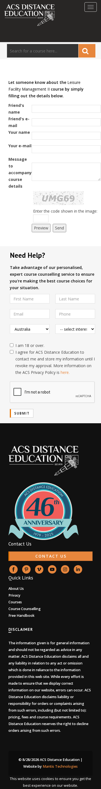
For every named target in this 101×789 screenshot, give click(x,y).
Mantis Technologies (60, 766)
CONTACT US (50, 556)
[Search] (87, 50)
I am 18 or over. (29, 345)
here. (65, 372)
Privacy (14, 595)
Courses (15, 602)
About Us (16, 588)
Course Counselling (24, 608)
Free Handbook (21, 615)
